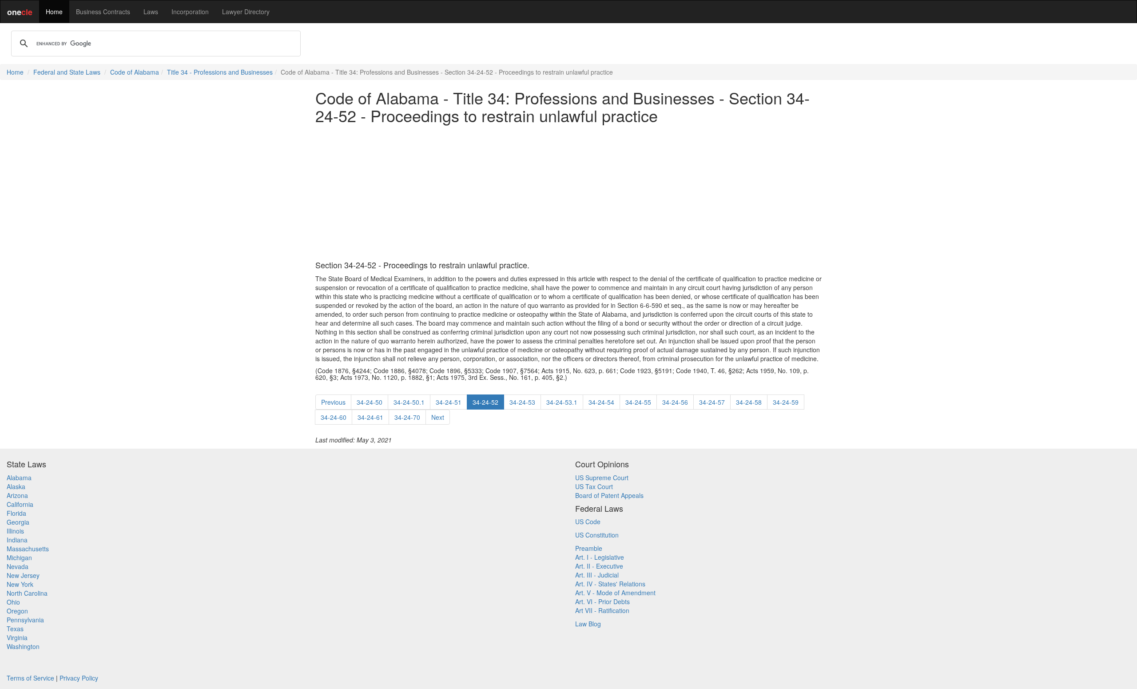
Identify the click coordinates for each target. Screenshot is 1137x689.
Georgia (18, 522)
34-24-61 (370, 417)
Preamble (588, 548)
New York (20, 584)
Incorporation (190, 11)
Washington (23, 646)
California (20, 504)
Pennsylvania (25, 619)
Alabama (19, 477)
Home (54, 11)
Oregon (17, 610)
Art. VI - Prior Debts (602, 601)
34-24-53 (522, 402)
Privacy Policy (79, 677)
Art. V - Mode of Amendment (615, 592)
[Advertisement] (568, 192)
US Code (587, 521)
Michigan (19, 557)
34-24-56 (675, 402)
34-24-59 (786, 402)
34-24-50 (369, 402)
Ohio (13, 601)
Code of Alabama (134, 72)
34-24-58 (749, 402)
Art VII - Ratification (602, 610)
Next (437, 417)
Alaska (16, 486)
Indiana (17, 539)
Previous (333, 402)
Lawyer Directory (246, 11)
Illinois (15, 530)
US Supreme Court (601, 477)
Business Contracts (103, 11)
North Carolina (27, 593)
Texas (15, 628)
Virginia (17, 637)
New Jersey (23, 575)
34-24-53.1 (561, 402)
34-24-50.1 (409, 402)
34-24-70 (407, 417)
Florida (16, 513)
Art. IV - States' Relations (610, 583)
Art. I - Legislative (599, 557)
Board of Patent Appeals (609, 495)
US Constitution (597, 534)
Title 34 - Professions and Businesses (220, 72)
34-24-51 (448, 402)
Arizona (17, 495)
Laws (150, 11)
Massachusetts (28, 548)
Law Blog (588, 623)
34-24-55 (638, 402)
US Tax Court (594, 486)
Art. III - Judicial (597, 574)
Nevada (17, 566)
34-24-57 (712, 402)
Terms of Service (30, 677)
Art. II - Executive (599, 566)
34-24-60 (333, 417)
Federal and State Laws (66, 72)
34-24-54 (601, 402)
